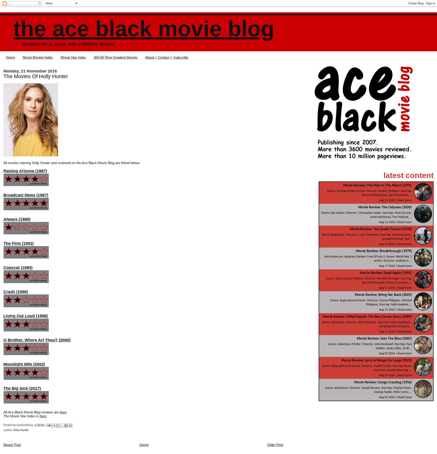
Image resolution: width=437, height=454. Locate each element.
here (63, 412)
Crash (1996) (15, 291)
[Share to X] (62, 425)
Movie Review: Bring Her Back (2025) (383, 295)
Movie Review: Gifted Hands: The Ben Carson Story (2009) (367, 317)
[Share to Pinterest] (70, 425)
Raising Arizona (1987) (25, 171)
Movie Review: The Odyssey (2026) (385, 207)
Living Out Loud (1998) (25, 316)
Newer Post (12, 445)
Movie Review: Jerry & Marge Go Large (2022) (376, 360)
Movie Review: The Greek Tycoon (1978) (381, 229)
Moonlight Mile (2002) (24, 364)
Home (10, 57)
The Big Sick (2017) (22, 388)
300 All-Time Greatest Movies (116, 57)
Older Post (275, 445)
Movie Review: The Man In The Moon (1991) (377, 185)
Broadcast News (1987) (25, 195)
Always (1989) (16, 219)
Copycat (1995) (18, 267)
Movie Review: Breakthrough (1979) (384, 251)
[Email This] (53, 425)
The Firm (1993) (18, 243)
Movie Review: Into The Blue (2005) (384, 338)
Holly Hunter (21, 430)
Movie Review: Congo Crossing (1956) (383, 382)
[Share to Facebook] (66, 425)
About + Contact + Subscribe (166, 57)
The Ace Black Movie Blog (143, 28)
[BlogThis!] (57, 425)
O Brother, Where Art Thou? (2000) (37, 340)
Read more (405, 200)
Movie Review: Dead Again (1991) (386, 273)
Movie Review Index (38, 57)
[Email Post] (48, 424)
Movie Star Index (73, 57)
